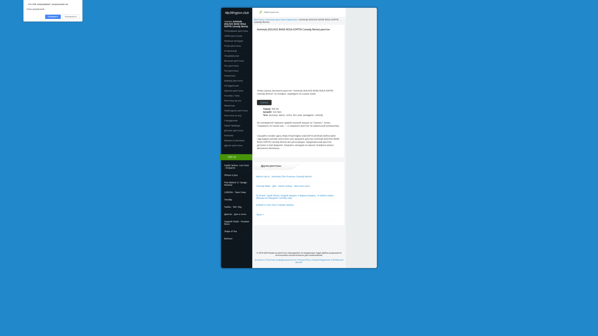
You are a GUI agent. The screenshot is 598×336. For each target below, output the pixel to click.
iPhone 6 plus (231, 175)
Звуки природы (232, 125)
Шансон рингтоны (233, 90)
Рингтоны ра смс (232, 100)
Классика (228, 135)
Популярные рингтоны (236, 31)
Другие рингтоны (233, 145)
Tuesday (228, 199)
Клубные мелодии (233, 41)
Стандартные (231, 120)
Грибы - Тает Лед (233, 207)
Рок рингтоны (231, 66)
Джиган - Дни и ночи (235, 214)
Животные (229, 105)
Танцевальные (231, 56)
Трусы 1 (260, 214)
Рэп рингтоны (231, 71)
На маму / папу (232, 95)
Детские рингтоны (233, 130)
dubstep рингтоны (233, 80)
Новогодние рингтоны (236, 110)
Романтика (229, 76)
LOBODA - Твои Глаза (235, 192)
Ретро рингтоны (232, 46)
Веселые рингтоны (234, 61)
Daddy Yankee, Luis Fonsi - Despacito (236, 166)
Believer (228, 238)
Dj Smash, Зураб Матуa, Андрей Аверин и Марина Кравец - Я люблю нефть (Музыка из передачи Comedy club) (295, 196)
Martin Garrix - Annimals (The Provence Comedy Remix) (284, 176)
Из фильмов (230, 51)
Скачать (264, 102)
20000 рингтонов (233, 36)
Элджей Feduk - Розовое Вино (236, 222)
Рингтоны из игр (233, 115)
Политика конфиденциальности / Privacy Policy (288, 260)
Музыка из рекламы (234, 140)
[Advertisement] (299, 56)
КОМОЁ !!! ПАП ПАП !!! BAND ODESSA (275, 205)
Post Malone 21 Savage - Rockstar (236, 183)
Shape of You (230, 231)
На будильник (231, 85)
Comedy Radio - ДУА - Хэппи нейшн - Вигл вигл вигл (283, 186)
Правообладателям (321, 260)
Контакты (259, 260)
